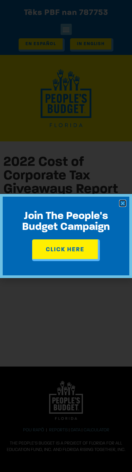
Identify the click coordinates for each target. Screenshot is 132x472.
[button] (122, 203)
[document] (66, 236)
